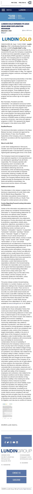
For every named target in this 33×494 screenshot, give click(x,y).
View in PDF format (27, 30)
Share (3, 33)
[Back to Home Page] (16, 450)
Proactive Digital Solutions (24, 489)
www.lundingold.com (15, 303)
